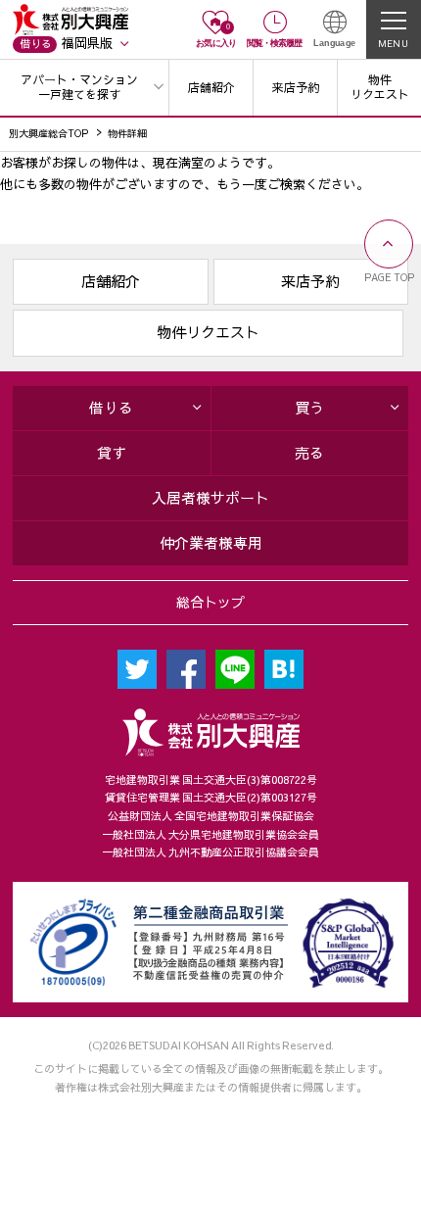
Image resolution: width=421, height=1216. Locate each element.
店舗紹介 (110, 281)
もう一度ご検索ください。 (292, 183)
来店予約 (310, 281)
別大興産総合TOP (48, 132)
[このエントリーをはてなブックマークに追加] (284, 669)
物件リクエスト (208, 332)
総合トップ (210, 601)
